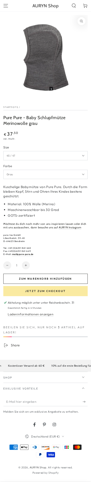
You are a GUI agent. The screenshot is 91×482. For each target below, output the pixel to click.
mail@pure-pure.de (22, 254)
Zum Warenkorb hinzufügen (45, 278)
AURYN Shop (38, 467)
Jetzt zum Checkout (45, 291)
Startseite (10, 107)
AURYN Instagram (70, 227)
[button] (74, 5)
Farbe (7, 166)
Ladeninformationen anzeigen (30, 314)
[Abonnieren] (85, 402)
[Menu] (5, 5)
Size (6, 147)
